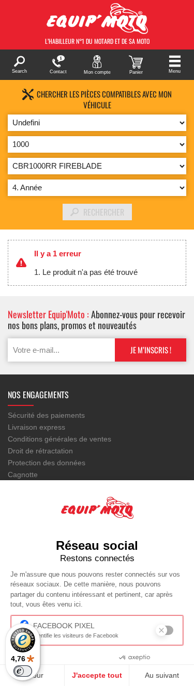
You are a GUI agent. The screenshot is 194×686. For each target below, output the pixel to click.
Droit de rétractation (40, 451)
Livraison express (36, 427)
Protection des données (46, 463)
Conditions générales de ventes (59, 439)
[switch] (22, 671)
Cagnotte (23, 474)
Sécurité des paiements (46, 415)
